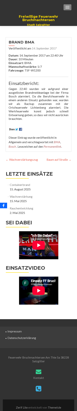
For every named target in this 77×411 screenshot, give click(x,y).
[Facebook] (3, 205)
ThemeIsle (54, 407)
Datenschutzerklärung (21, 338)
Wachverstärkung (21, 196)
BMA (57, 142)
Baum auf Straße (59, 159)
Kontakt (38, 377)
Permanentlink (52, 146)
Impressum (14, 331)
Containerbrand (20, 184)
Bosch (12, 146)
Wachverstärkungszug (22, 159)
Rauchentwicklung (21, 208)
